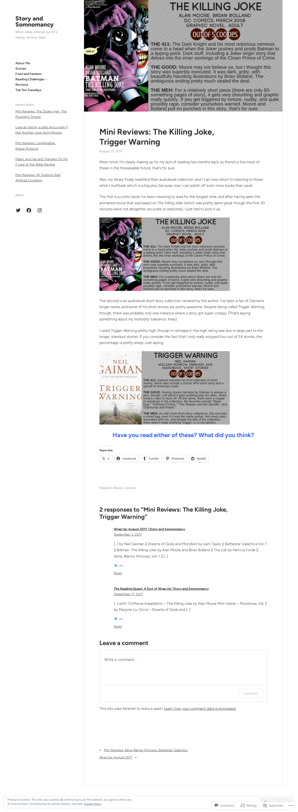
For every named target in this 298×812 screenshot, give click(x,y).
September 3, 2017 (128, 535)
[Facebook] (29, 210)
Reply (118, 573)
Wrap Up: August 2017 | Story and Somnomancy (149, 529)
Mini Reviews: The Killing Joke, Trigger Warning (156, 136)
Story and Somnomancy (34, 21)
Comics (130, 488)
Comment (251, 693)
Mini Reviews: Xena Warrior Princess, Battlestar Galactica (145, 750)
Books (118, 488)
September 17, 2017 (128, 594)
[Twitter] (18, 210)
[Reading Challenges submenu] (46, 79)
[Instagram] (39, 210)
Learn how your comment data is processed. (200, 708)
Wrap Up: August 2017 (115, 757)
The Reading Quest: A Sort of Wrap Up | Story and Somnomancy (161, 589)
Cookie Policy (93, 803)
